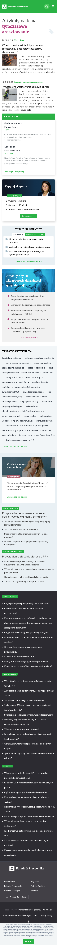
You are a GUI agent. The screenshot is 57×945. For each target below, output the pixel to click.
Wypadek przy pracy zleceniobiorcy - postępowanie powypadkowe (29, 571)
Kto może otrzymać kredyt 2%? (19, 656)
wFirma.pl (47, 909)
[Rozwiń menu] (53, 6)
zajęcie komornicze (42, 363)
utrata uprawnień (10, 401)
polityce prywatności (33, 936)
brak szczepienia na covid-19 (20, 440)
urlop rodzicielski (36, 367)
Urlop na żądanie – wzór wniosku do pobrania (26, 241)
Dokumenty (18, 234)
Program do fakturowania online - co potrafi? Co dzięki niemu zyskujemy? (24, 515)
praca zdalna (30, 415)
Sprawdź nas (27, 216)
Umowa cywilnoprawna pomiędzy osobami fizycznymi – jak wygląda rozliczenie (24, 563)
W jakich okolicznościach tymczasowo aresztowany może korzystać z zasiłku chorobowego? (22, 49)
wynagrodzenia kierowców (27, 387)
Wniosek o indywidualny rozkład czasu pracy (30, 247)
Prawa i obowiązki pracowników (28, 82)
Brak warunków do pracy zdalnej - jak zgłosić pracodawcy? (27, 253)
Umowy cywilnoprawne (13, 552)
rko (49, 391)
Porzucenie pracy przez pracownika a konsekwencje (29, 816)
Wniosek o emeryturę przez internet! (21, 729)
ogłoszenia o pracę (11, 415)
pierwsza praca (25, 435)
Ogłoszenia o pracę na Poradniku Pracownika (25, 792)
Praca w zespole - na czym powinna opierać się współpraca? (26, 543)
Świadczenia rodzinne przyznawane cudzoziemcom (28, 714)
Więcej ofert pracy (14, 171)
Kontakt (34, 890)
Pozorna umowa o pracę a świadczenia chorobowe (28, 618)
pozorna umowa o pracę (17, 363)
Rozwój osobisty (10, 508)
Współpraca (9, 881)
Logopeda (9, 146)
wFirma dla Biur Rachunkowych (17, 915)
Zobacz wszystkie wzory (27, 261)
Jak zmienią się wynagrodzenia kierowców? (24, 700)
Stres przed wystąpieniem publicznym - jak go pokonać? (26, 535)
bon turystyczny (32, 377)
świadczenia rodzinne (33, 391)
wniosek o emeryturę (12, 396)
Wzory (41, 234)
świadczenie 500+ (10, 391)
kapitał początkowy (11, 358)
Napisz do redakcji (18, 897)
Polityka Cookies (38, 886)
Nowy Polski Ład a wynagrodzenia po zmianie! (26, 661)
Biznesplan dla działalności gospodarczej (30, 304)
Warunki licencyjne (12, 890)
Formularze (31, 234)
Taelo (35, 915)
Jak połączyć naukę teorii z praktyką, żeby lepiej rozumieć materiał (27, 523)
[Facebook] (28, 921)
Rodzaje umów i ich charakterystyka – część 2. (26, 577)
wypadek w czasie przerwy (19, 425)
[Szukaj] (47, 6)
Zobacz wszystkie (27, 337)
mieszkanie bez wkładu (37, 396)
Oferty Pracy (46, 915)
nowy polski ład (13, 377)
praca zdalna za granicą (13, 367)
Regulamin (35, 881)
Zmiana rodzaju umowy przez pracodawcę (24, 581)
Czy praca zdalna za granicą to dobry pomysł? (26, 632)
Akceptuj (29, 941)
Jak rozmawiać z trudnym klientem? (21, 529)
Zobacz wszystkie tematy (14, 446)
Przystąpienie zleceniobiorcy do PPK (25, 556)
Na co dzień (19, 40)
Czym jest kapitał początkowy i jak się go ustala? (27, 603)
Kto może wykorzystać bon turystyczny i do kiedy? (28, 666)
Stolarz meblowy (13, 123)
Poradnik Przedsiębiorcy (29, 909)
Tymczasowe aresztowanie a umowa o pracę (25, 86)
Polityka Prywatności (13, 886)
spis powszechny (30, 401)
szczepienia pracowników (14, 382)
